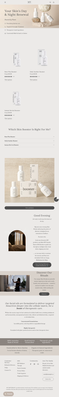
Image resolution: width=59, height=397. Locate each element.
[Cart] (53, 2)
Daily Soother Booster (37, 72)
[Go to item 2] (14, 187)
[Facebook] (30, 364)
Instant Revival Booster (12, 110)
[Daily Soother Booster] (42, 57)
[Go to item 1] (20, 170)
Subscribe (48, 379)
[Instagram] (34, 364)
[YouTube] (38, 364)
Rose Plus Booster (11, 72)
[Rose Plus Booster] (17, 57)
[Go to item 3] (40, 184)
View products (30, 208)
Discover (44, 294)
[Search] (50, 2)
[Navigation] (5, 2)
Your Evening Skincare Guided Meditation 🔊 (41, 264)
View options (8, 80)
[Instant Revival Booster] (17, 96)
